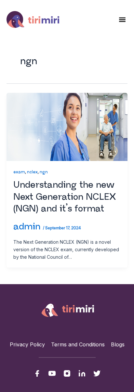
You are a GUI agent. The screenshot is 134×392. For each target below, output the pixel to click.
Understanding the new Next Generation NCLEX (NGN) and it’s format (64, 197)
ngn (44, 172)
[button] (122, 19)
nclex (32, 172)
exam (19, 172)
